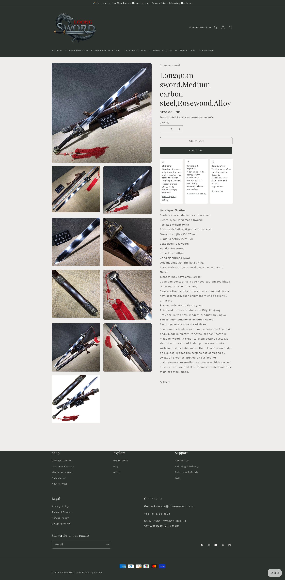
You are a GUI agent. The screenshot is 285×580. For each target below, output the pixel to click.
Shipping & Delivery (187, 466)
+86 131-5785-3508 (157, 513)
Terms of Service (62, 512)
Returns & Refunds (186, 472)
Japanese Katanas (63, 466)
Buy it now (196, 150)
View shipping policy (169, 198)
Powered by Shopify (92, 572)
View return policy (196, 194)
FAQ (177, 478)
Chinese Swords (61, 460)
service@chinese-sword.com (175, 506)
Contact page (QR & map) (161, 525)
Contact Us (182, 460)
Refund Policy (60, 518)
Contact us (217, 191)
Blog (115, 466)
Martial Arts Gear (62, 472)
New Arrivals (59, 483)
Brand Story (120, 460)
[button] (56, 50)
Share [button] (166, 382)
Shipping (181, 117)
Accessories (59, 478)
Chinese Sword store (70, 572)
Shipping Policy (61, 523)
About (117, 472)
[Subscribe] (107, 545)
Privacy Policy (60, 506)
